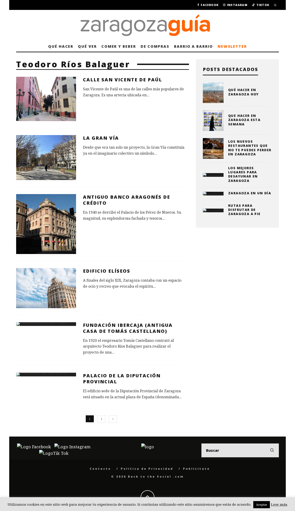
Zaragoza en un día (249, 193)
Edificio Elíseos (106, 271)
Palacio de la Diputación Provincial (122, 378)
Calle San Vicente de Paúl (122, 80)
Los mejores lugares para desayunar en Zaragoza (243, 174)
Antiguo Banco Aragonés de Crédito (126, 200)
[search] (272, 450)
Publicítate (196, 469)
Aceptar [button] (261, 504)
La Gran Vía (101, 138)
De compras (155, 46)
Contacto (100, 469)
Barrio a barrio (193, 46)
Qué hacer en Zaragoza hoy (243, 92)
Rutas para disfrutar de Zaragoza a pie (244, 209)
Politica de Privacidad (147, 469)
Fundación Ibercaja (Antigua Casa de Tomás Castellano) (128, 328)
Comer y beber (118, 46)
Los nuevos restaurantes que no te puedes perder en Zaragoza (249, 147)
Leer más (279, 504)
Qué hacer (60, 46)
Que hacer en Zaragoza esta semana (244, 119)
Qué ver (87, 46)
